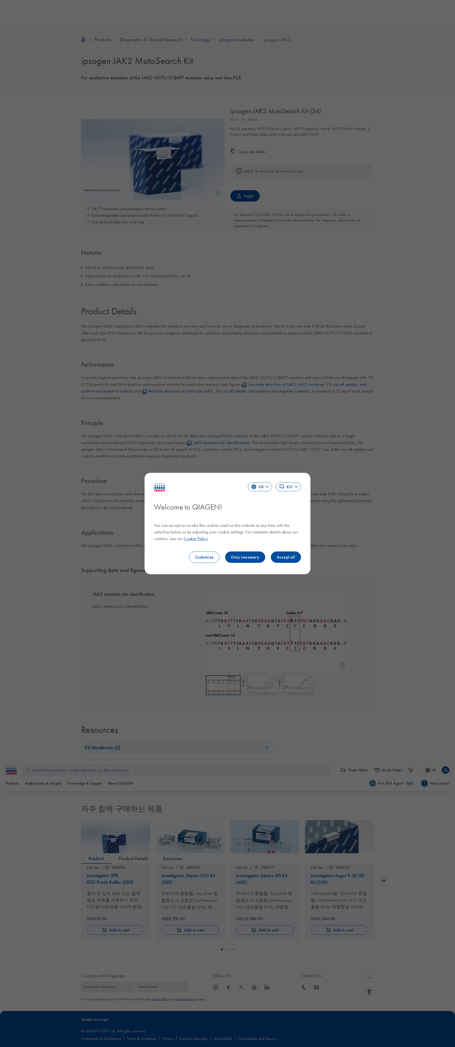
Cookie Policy (196, 538)
